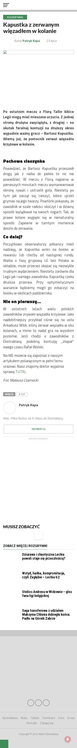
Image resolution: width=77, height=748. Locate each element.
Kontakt (32, 723)
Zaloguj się (47, 723)
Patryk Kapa (31, 40)
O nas (71, 718)
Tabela (34, 718)
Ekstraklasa (10, 718)
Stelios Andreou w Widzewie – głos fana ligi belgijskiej (47, 594)
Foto (61, 718)
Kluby (24, 718)
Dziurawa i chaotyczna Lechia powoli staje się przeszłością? (43, 556)
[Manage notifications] (68, 739)
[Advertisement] (38, 480)
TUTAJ (20, 371)
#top (22, 394)
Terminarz (48, 718)
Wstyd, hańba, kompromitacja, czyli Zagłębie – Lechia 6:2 (43, 575)
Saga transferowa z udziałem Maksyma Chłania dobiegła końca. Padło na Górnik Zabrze (46, 614)
